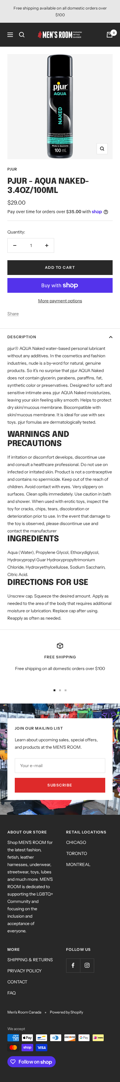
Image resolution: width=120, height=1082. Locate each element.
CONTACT (17, 982)
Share (13, 313)
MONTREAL (78, 864)
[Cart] (109, 34)
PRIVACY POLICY (24, 971)
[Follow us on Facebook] (73, 965)
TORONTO (76, 853)
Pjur (12, 169)
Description (21, 337)
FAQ (11, 993)
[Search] (22, 34)
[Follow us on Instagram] (87, 965)
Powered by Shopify (66, 1012)
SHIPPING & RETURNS (30, 959)
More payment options (60, 301)
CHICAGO (76, 842)
